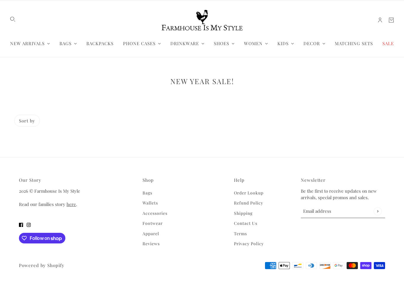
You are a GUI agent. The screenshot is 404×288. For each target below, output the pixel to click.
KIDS (283, 43)
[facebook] (21, 224)
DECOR (311, 43)
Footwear (153, 223)
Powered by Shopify (41, 265)
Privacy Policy (249, 243)
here (71, 204)
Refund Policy (248, 203)
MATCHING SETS (354, 43)
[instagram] (28, 224)
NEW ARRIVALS (27, 43)
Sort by (27, 121)
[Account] (380, 20)
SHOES (221, 43)
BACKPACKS (100, 43)
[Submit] (378, 211)
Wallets (150, 203)
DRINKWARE (184, 43)
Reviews (151, 243)
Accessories (155, 213)
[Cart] (391, 20)
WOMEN (253, 43)
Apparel (151, 233)
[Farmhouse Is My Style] (202, 20)
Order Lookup (249, 193)
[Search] (12, 19)
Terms (240, 233)
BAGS (65, 43)
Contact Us (245, 223)
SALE (388, 43)
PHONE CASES (139, 43)
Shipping (243, 213)
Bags (147, 193)
